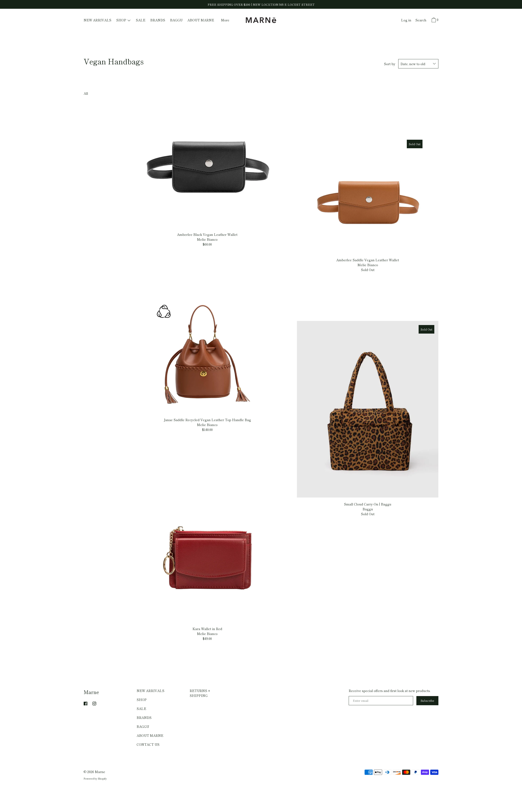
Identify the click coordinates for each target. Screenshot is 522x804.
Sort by (389, 63)
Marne (91, 691)
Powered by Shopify (95, 778)
